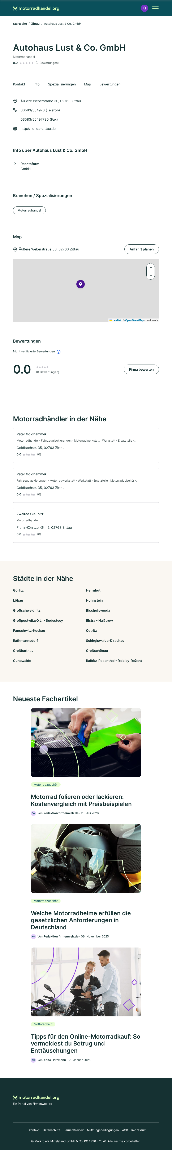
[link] (86, 445)
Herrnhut (93, 590)
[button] (144, 8)
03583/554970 (33, 110)
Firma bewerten (141, 369)
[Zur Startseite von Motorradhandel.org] (36, 8)
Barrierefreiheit (74, 1130)
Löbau (18, 600)
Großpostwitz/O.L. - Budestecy (38, 620)
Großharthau (23, 650)
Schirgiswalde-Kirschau (105, 640)
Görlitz (18, 590)
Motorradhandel (29, 210)
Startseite (20, 23)
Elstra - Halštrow (99, 620)
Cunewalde (22, 661)
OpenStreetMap (134, 320)
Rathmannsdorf (25, 640)
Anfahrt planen (142, 249)
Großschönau (97, 650)
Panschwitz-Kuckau (29, 630)
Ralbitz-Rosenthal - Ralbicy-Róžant (114, 661)
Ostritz (91, 630)
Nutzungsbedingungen (103, 1130)
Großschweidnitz (26, 610)
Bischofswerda (98, 610)
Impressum (138, 1130)
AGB (125, 1130)
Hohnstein (94, 600)
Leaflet (116, 320)
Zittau (35, 23)
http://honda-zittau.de (38, 128)
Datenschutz (51, 1130)
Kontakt (34, 1130)
